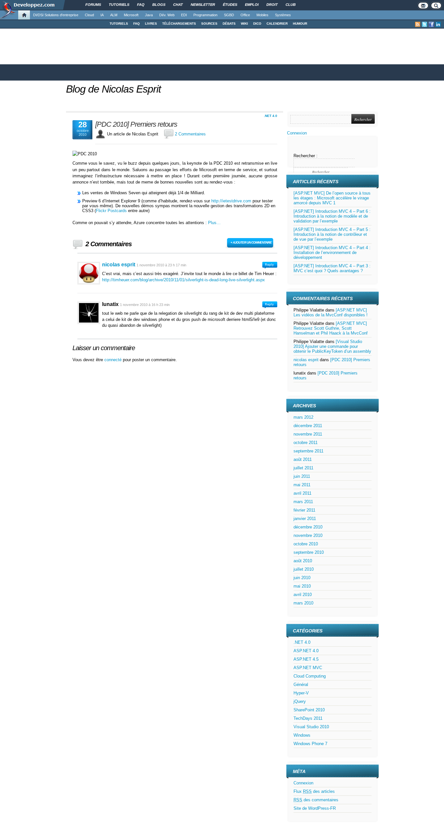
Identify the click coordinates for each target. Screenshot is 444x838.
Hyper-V (301, 693)
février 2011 (304, 510)
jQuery (300, 701)
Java (149, 15)
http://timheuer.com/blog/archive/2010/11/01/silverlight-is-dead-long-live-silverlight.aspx (183, 279)
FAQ (136, 23)
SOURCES (209, 23)
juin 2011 (302, 476)
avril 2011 (302, 493)
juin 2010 (302, 577)
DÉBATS (229, 23)
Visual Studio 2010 (311, 726)
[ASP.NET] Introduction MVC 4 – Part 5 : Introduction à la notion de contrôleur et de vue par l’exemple (332, 234)
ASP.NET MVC (308, 667)
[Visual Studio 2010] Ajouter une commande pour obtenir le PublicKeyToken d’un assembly (332, 346)
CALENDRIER (277, 23)
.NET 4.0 (270, 116)
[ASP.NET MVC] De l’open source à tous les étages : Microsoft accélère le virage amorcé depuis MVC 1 (332, 198)
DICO (257, 23)
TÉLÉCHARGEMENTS (179, 23)
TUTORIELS (119, 23)
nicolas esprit (118, 264)
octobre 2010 (306, 543)
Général (301, 684)
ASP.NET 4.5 (306, 659)
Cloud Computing (310, 676)
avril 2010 (303, 594)
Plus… (214, 222)
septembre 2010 (309, 552)
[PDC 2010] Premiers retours (136, 124)
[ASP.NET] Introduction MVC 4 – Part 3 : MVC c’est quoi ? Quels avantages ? (332, 268)
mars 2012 (303, 417)
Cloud (89, 15)
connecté (113, 359)
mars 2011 (303, 501)
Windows (302, 735)
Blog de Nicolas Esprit (113, 89)
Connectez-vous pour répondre (269, 265)
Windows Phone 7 (310, 743)
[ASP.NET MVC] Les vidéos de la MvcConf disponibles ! (331, 312)
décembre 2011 (308, 425)
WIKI (244, 23)
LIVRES (151, 23)
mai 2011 (302, 484)
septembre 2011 (308, 451)
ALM (113, 15)
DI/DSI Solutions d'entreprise (55, 15)
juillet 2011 (303, 467)
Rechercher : (306, 155)
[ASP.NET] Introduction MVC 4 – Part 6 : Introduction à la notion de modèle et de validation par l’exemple (332, 216)
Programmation (205, 15)
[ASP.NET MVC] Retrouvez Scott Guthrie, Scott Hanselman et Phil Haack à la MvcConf (331, 328)
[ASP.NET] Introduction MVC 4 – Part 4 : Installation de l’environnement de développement (332, 252)
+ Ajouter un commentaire (251, 242)
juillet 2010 (304, 569)
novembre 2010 (308, 535)
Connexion (297, 133)
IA (102, 15)
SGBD (229, 15)
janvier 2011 (305, 518)
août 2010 (303, 560)
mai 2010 (302, 586)
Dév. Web (167, 15)
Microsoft (131, 15)
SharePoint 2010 (309, 709)
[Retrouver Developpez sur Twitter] (424, 24)
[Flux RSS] (417, 24)
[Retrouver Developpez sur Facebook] (431, 24)
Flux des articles (314, 791)
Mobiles (262, 15)
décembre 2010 (308, 527)
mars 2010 (303, 603)
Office (245, 15)
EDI (184, 15)
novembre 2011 (308, 434)
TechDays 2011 (308, 718)
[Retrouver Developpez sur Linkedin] (438, 24)
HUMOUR (300, 23)
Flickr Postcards (111, 210)
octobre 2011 (306, 442)
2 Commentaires (190, 134)
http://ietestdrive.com (231, 200)
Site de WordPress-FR (315, 808)
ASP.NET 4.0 (306, 650)
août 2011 (303, 459)
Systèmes (283, 15)
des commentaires (316, 799)
